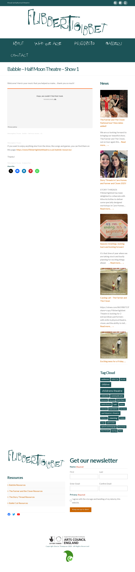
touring (114, 431)
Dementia (104, 400)
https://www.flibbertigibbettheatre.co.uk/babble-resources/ (44, 149)
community (105, 396)
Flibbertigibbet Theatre (14, 133)
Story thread (122, 426)
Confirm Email (105, 483)
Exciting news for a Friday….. (113, 361)
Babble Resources (17, 485)
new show (123, 409)
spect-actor (111, 422)
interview (104, 409)
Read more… (107, 208)
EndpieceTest (26, 163)
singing (122, 418)
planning (113, 418)
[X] (120, 3)
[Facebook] (115, 3)
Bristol (123, 379)
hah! (115, 404)
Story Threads (105, 430)
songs (103, 422)
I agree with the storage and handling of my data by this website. (96, 501)
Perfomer (104, 418)
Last (101, 472)
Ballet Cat (115, 379)
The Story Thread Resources (22, 497)
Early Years (121, 400)
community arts (117, 396)
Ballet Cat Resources (18, 503)
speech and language (108, 426)
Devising (112, 400)
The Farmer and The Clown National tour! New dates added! (112, 122)
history (122, 404)
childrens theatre (112, 390)
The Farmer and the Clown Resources (26, 491)
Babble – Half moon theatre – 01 (32, 133)
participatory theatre (110, 413)
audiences (105, 379)
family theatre (106, 404)
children (106, 384)
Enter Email (75, 483)
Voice (120, 430)
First (72, 472)
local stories (113, 409)
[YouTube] (125, 3)
